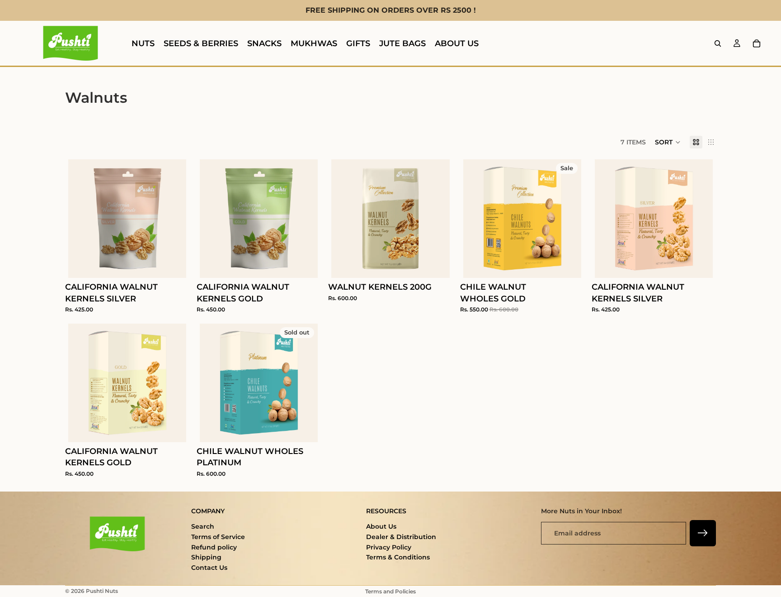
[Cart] (757, 43)
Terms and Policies (390, 591)
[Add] (172, 264)
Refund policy (214, 547)
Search (202, 526)
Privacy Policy (388, 547)
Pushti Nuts (102, 590)
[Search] (718, 43)
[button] (668, 142)
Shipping (206, 557)
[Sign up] (703, 533)
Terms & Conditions (398, 557)
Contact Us (209, 568)
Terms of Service (218, 537)
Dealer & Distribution (401, 537)
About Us (381, 526)
